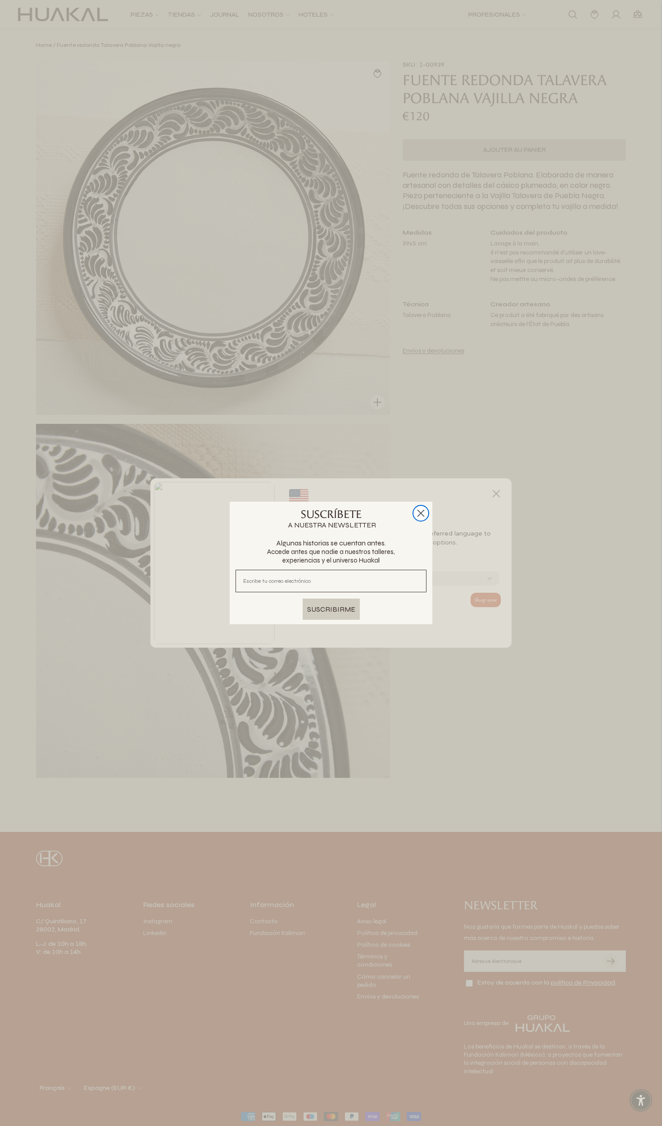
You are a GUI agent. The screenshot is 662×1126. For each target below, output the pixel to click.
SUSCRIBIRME (331, 609)
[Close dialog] (421, 513)
